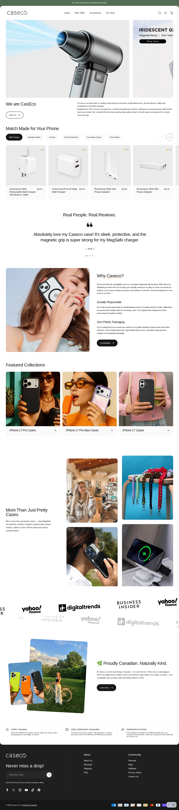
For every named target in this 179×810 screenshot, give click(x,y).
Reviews (132, 760)
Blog (130, 764)
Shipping (88, 768)
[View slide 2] (89, 255)
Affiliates (132, 768)
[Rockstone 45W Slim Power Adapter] (153, 165)
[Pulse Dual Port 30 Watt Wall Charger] (68, 165)
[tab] (14, 137)
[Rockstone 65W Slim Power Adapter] (111, 165)
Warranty (88, 764)
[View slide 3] (92, 255)
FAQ (86, 772)
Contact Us (133, 776)
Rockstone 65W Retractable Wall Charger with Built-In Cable (23, 192)
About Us (88, 760)
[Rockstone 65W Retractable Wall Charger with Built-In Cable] (26, 165)
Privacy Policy (135, 772)
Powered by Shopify (29, 805)
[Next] (169, 137)
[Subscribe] (49, 774)
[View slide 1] (86, 255)
